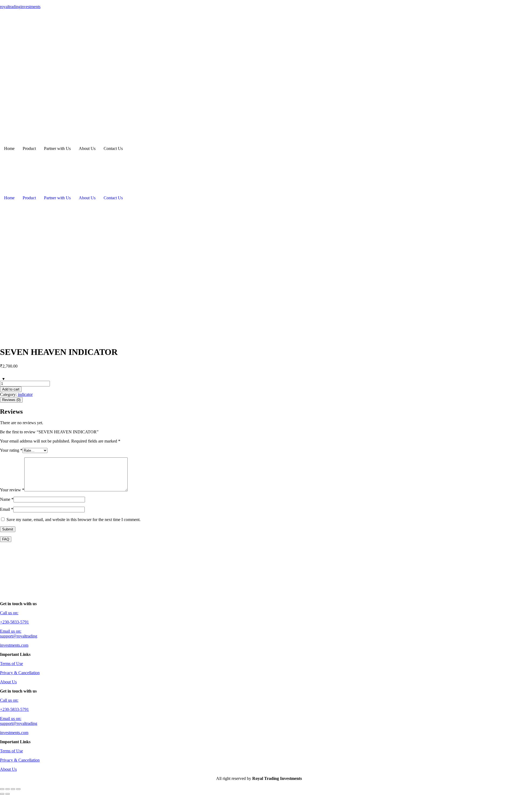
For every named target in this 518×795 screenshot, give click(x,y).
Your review (12, 490)
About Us (87, 148)
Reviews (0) (11, 400)
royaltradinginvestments (20, 6)
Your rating (11, 450)
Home (9, 148)
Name (6, 499)
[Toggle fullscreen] (7, 789)
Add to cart (10, 389)
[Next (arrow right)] (7, 794)
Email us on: (10, 631)
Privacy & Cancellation (20, 672)
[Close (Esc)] (18, 789)
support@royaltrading (18, 636)
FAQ (5, 539)
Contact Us (113, 148)
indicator (25, 394)
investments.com (14, 645)
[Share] (13, 789)
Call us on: (9, 613)
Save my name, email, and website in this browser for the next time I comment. (73, 519)
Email (6, 509)
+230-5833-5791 (14, 622)
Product (29, 148)
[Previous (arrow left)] (2, 794)
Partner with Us (57, 148)
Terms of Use (11, 663)
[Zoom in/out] (2, 789)
